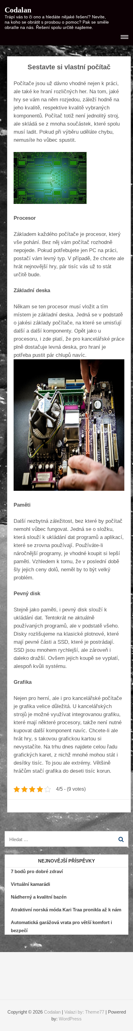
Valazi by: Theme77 (84, 1012)
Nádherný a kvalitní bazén (38, 897)
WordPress (70, 1018)
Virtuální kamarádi (30, 884)
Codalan (18, 10)
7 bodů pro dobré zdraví (37, 871)
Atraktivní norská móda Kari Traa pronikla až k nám (66, 909)
